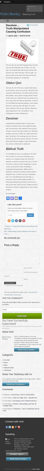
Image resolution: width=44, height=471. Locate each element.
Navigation (7, 2)
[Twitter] (13, 221)
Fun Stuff (7, 360)
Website (26, 279)
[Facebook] (16, 221)
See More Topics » (17, 454)
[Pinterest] (24, 221)
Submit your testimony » (15, 384)
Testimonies (7, 370)
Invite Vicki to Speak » (26, 350)
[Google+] (20, 221)
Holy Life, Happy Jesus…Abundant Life (25, 398)
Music (6, 362)
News (5, 365)
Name (28, 268)
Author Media (36, 469)
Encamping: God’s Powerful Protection (25, 401)
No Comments (34, 25)
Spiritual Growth (25, 36)
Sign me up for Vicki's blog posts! (15, 285)
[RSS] (9, 221)
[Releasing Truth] (17, 14)
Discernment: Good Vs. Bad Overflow (23, 394)
